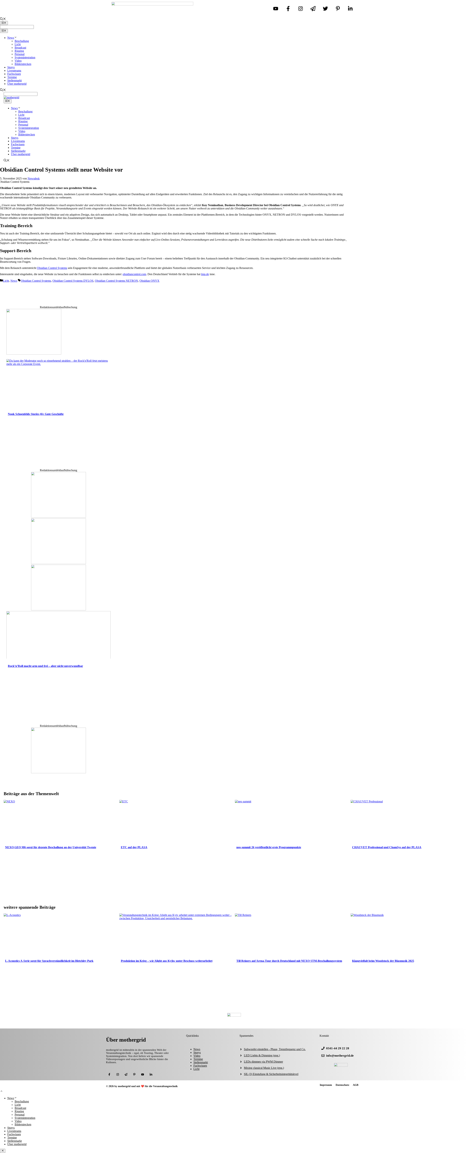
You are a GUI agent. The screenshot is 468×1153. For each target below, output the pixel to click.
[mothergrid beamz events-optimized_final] (58, 772)
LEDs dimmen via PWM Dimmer (263, 1061)
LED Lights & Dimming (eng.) (262, 1055)
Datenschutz (342, 1085)
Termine (12, 77)
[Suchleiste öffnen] (3, 19)
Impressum (326, 1085)
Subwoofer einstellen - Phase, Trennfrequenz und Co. (275, 1049)
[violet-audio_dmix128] (58, 563)
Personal (19, 54)
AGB (355, 1085)
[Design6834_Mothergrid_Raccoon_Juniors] (58, 516)
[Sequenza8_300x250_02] (58, 609)
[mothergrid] (11, 97)
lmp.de (205, 274)
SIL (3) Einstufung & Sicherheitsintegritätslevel (271, 1074)
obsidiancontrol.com (134, 274)
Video (18, 60)
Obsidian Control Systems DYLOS (72, 280)
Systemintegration (25, 57)
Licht (18, 44)
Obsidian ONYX (149, 280)
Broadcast (20, 47)
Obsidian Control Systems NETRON (116, 280)
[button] (1, 1091)
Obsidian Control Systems (52, 267)
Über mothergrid (17, 83)
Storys (11, 67)
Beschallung (22, 41)
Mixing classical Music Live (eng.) (264, 1067)
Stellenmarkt (14, 80)
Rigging (19, 50)
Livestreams (14, 70)
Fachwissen (14, 73)
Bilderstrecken (23, 64)
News (10, 37)
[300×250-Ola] (33, 353)
